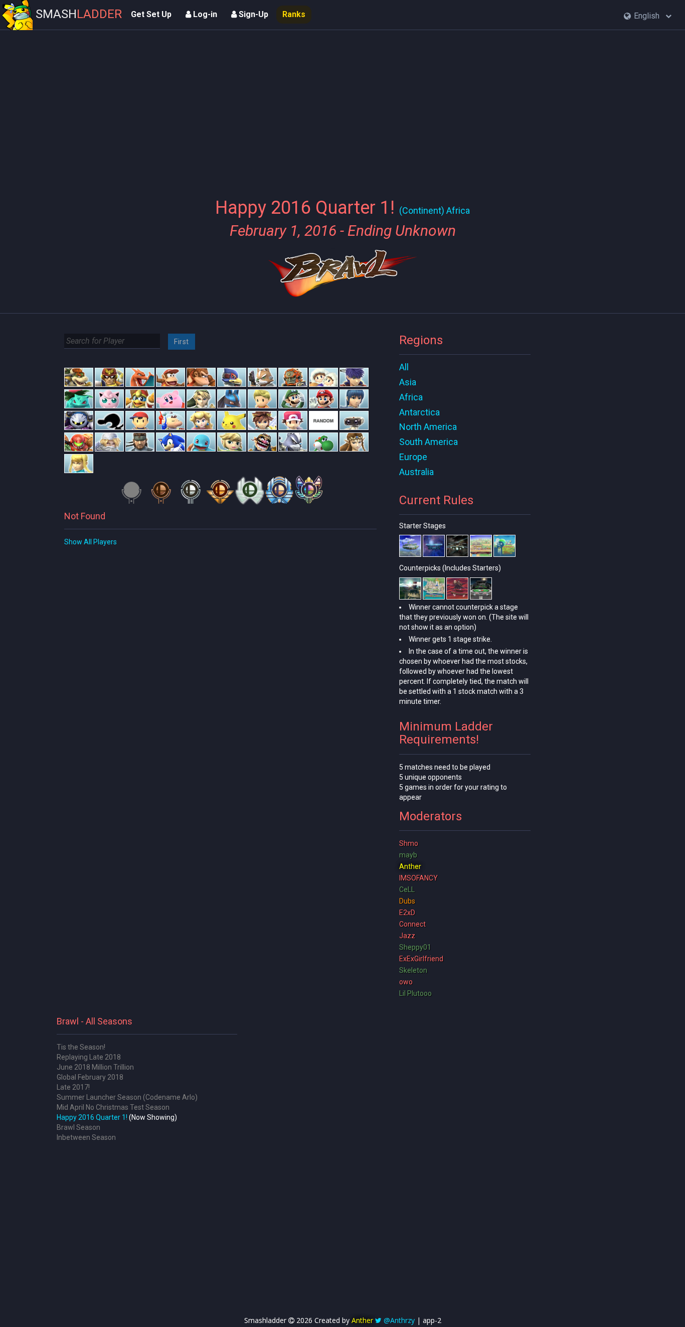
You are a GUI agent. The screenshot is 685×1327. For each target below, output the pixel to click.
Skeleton (413, 970)
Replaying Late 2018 (89, 1057)
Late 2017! (73, 1087)
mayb (408, 855)
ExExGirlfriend (421, 959)
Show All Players (90, 542)
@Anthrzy (399, 1320)
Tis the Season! (81, 1047)
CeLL (407, 890)
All (404, 367)
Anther (410, 866)
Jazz (407, 936)
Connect (412, 924)
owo (406, 982)
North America (428, 426)
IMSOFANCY (418, 878)
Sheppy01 (415, 947)
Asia (407, 382)
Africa (411, 397)
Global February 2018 (90, 1077)
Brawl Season (78, 1127)
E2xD (407, 913)
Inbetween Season (86, 1137)
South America (428, 441)
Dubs (407, 901)
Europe (413, 457)
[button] (647, 16)
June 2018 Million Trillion (95, 1067)
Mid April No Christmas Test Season (113, 1107)
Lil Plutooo (415, 993)
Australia (416, 472)
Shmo (408, 843)
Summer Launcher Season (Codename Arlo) (127, 1097)
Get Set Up (151, 14)
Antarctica (419, 412)
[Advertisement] (343, 108)
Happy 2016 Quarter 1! (92, 1117)
